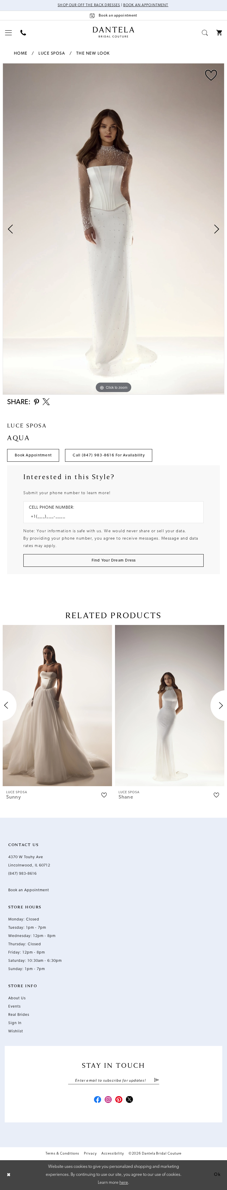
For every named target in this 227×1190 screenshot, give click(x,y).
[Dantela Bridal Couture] (113, 32)
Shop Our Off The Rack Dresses (89, 5)
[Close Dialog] (9, 1175)
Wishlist (15, 1031)
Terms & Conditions (63, 1153)
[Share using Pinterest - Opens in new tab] (36, 403)
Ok (217, 1175)
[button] (8, 32)
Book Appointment (33, 455)
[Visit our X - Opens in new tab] (129, 1100)
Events (14, 1006)
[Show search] (205, 32)
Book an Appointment (145, 5)
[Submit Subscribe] (156, 1080)
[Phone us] (23, 32)
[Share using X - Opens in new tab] (46, 402)
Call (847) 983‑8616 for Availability (109, 455)
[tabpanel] (113, 228)
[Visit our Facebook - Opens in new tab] (97, 1100)
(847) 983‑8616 (22, 874)
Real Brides (18, 1015)
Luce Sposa (51, 53)
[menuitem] (8, 32)
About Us (17, 998)
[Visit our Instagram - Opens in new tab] (108, 1100)
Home (20, 53)
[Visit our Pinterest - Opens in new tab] (118, 1100)
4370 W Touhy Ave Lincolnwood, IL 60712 (29, 861)
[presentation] (57, 705)
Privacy (90, 1153)
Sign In (15, 1023)
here (123, 1183)
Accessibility (112, 1153)
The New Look (93, 53)
